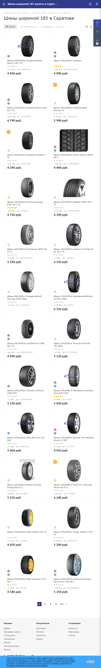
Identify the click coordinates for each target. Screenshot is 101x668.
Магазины (74, 631)
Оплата (40, 631)
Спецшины (9, 635)
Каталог (8, 623)
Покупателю (42, 623)
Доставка (41, 628)
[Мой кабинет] (97, 4)
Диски (7, 642)
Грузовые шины (12, 631)
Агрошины (9, 639)
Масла (7, 649)
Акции (39, 639)
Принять (90, 662)
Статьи (72, 635)
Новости (73, 628)
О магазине (75, 623)
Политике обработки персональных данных (26, 665)
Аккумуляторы (11, 646)
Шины (7, 628)
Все (62, 604)
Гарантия (41, 635)
